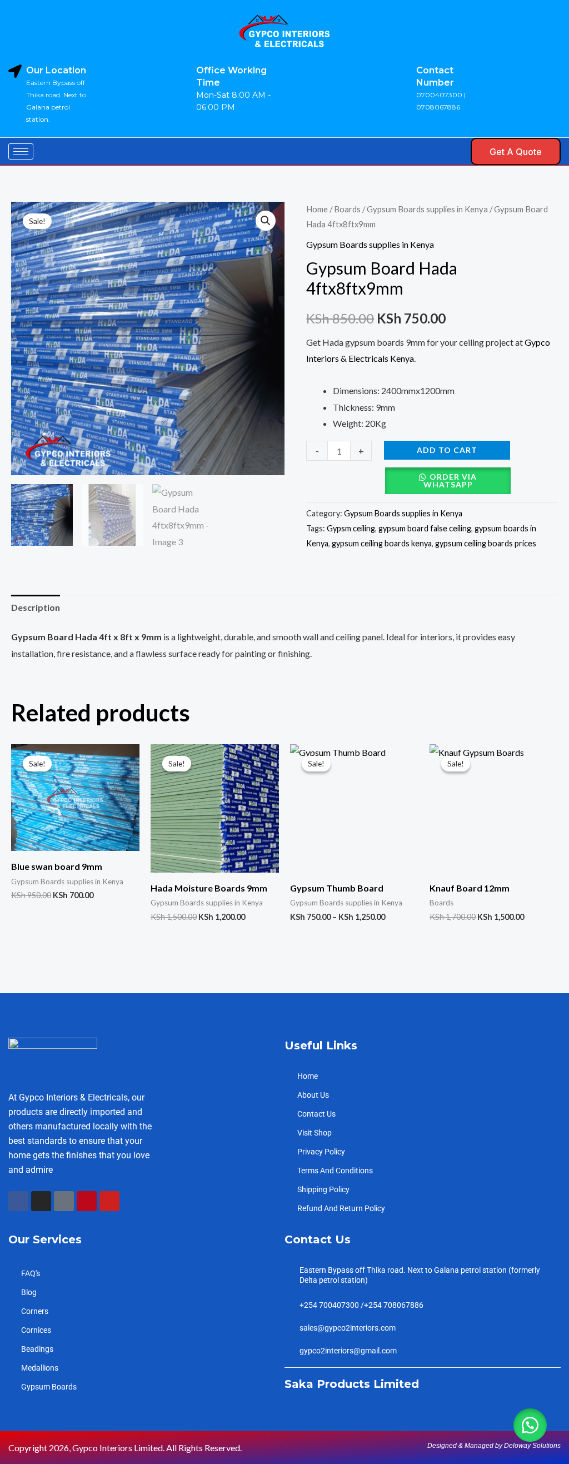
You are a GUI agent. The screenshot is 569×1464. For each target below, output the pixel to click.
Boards (347, 209)
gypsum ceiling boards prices (485, 543)
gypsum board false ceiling (424, 528)
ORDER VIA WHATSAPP (450, 480)
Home (317, 209)
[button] (452, 151)
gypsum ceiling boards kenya (382, 543)
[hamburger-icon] (20, 151)
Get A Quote (516, 151)
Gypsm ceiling (351, 528)
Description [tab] (35, 607)
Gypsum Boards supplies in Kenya (427, 209)
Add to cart (447, 450)
